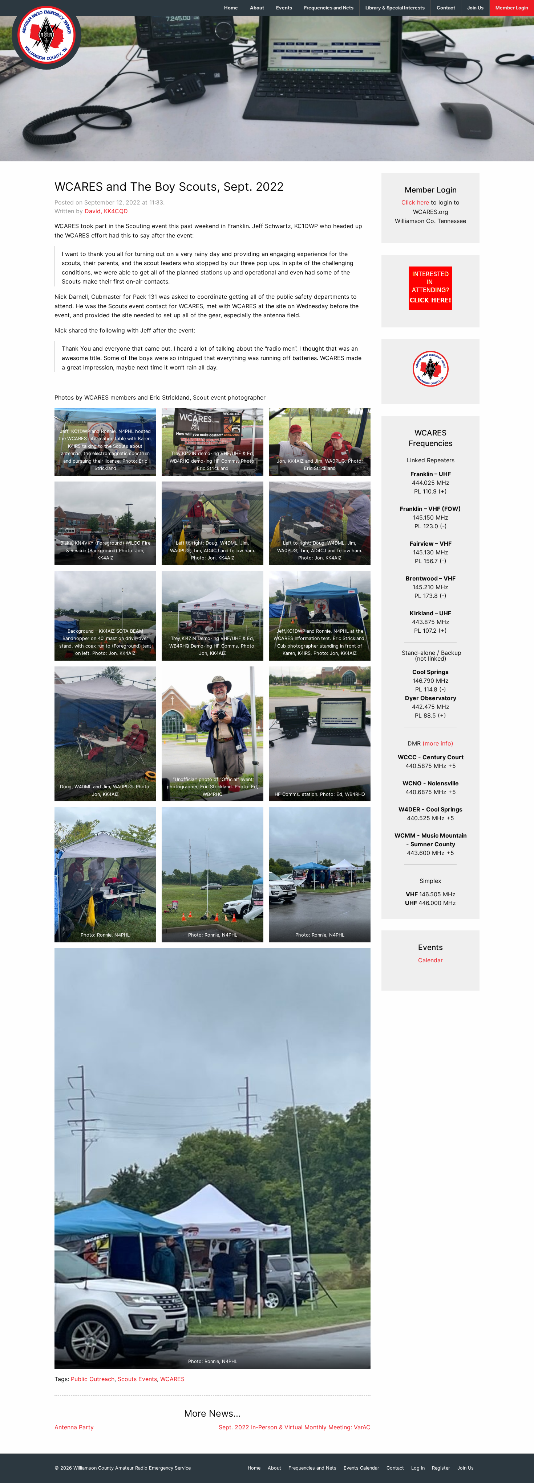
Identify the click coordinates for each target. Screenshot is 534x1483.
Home (231, 8)
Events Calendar (361, 1468)
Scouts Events (137, 1379)
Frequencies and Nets (328, 8)
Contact (446, 8)
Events (284, 8)
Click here (415, 202)
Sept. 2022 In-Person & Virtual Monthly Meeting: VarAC (295, 1427)
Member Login (511, 8)
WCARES (172, 1379)
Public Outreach (92, 1379)
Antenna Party (74, 1427)
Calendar (430, 960)
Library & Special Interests (395, 8)
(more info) (437, 743)
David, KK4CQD (106, 211)
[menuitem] (231, 8)
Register (441, 1468)
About (257, 8)
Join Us (475, 8)
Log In (418, 1468)
